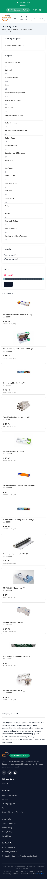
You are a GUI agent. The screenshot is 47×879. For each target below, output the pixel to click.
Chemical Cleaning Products (15, 93)
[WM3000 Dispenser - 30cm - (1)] (23, 611)
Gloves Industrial (11, 145)
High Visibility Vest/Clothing (15, 115)
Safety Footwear (11, 123)
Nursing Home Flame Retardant (16, 236)
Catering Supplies (26, 29)
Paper (7, 85)
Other (7, 206)
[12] (23, 372)
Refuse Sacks (10, 176)
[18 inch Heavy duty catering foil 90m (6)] (23, 645)
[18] (23, 543)
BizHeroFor (40, 874)
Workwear (9, 108)
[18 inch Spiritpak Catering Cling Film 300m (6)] (23, 508)
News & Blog (6, 836)
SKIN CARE (9, 161)
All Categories (13, 29)
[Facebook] (33, 10)
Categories (9, 56)
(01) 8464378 (23, 5)
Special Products (11, 228)
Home (4, 29)
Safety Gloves (10, 138)
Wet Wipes (9, 168)
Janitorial (8, 70)
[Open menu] (15, 18)
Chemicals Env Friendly (13, 100)
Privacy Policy (7, 832)
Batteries (8, 191)
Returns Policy (7, 828)
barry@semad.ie (24, 2)
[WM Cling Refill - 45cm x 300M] (23, 440)
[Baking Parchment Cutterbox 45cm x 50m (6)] (23, 474)
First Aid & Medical (11, 221)
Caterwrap (9, 255)
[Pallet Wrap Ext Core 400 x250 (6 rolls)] (23, 406)
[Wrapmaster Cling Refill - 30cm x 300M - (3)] (23, 337)
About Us (5, 784)
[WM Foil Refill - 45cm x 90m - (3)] (23, 577)
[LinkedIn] (40, 10)
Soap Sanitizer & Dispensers (15, 153)
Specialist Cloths (11, 183)
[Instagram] (36, 10)
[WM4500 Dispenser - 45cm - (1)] (23, 679)
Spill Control (9, 198)
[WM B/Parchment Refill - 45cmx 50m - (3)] (23, 303)
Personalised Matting (12, 62)
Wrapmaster (10, 259)
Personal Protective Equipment (16, 130)
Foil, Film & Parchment (11, 32)
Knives (7, 213)
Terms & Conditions (9, 824)
